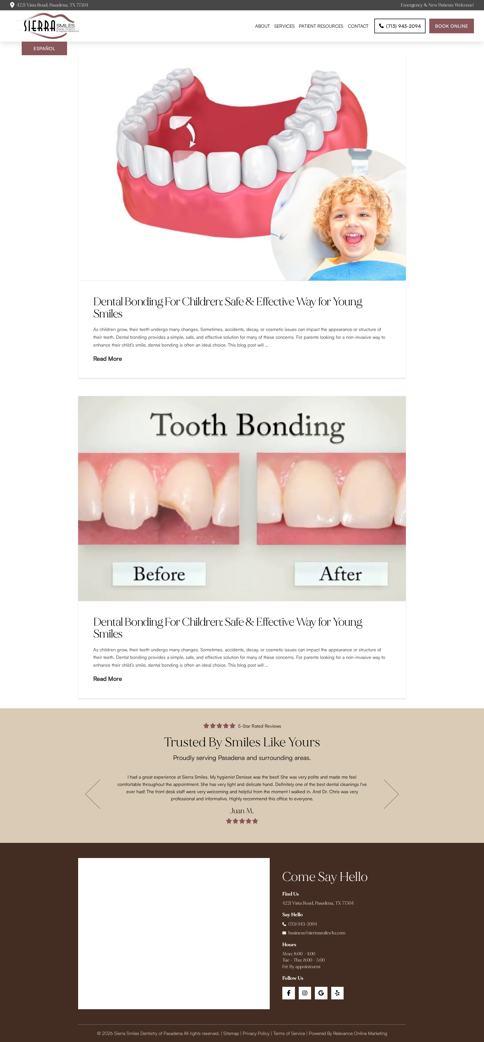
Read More (107, 358)
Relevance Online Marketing (360, 1033)
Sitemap (231, 1033)
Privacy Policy (256, 1033)
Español (44, 48)
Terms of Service (289, 1033)
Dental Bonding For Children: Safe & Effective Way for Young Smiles (227, 308)
